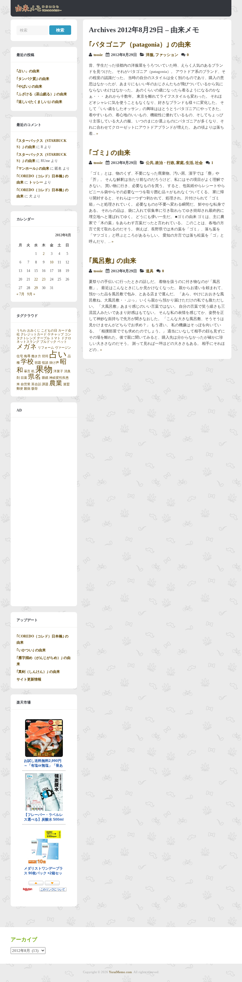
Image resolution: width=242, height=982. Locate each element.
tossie (98, 55)
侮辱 (27, 356)
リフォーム (46, 347)
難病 (27, 388)
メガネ (27, 346)
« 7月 (20, 294)
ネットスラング (28, 341)
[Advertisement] (44, 511)
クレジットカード (34, 334)
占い (58, 354)
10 (51, 262)
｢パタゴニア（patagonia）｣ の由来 (140, 44)
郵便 (20, 388)
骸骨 (34, 388)
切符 (45, 356)
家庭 (180, 163)
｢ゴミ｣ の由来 (109, 152)
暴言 (27, 371)
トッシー (36, 182)
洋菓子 (58, 371)
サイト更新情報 (29, 679)
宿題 (38, 362)
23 (43, 279)
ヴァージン (63, 347)
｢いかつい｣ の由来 (31, 650)
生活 (189, 163)
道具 (149, 271)
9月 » (31, 294)
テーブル (43, 338)
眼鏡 (45, 377)
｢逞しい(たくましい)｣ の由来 (39, 102)
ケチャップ (56, 334)
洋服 (149, 55)
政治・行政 (164, 163)
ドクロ (66, 338)
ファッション (166, 55)
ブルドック (48, 341)
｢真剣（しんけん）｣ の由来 (38, 672)
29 (36, 288)
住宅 (20, 356)
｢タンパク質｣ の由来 (33, 79)
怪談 (45, 362)
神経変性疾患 (59, 377)
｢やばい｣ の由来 (29, 86)
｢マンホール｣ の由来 (33, 168)
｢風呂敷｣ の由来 (112, 260)
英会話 (36, 384)
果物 (44, 369)
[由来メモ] (38, 11)
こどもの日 (49, 330)
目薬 (24, 377)
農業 (55, 383)
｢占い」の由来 (28, 71)
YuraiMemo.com (120, 972)
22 (36, 279)
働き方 (36, 356)
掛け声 (54, 362)
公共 (149, 163)
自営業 (25, 384)
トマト (55, 338)
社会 (199, 163)
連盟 (66, 384)
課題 (45, 384)
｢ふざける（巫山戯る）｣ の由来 (42, 94)
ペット (62, 341)
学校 (27, 361)
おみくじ (33, 330)
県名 (34, 376)
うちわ (21, 330)
